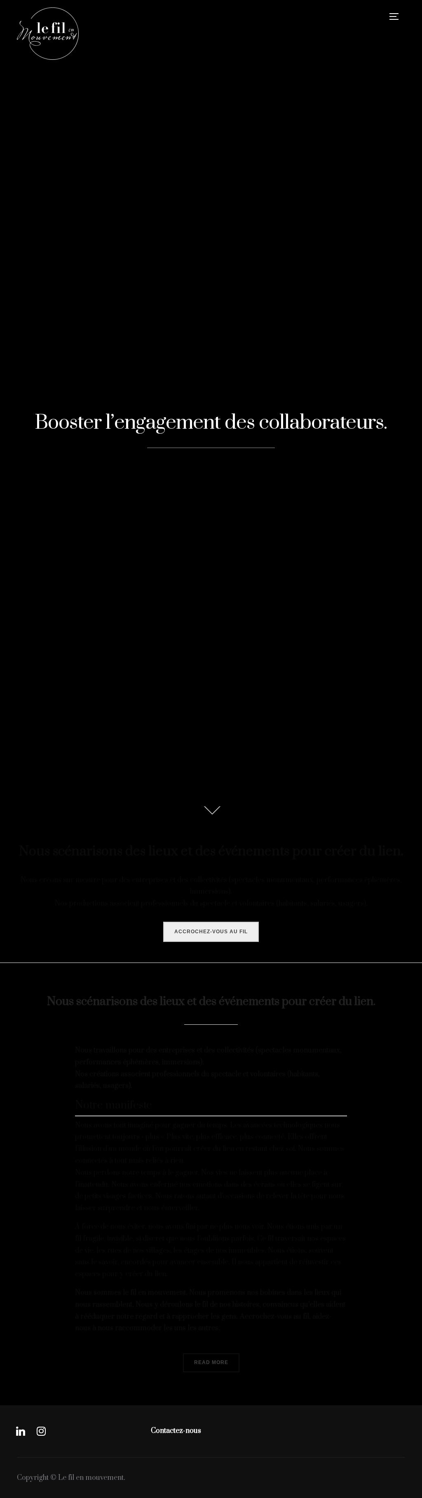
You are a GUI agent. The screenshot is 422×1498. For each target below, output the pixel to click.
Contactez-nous (176, 1430)
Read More (211, 1362)
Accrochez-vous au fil (211, 931)
